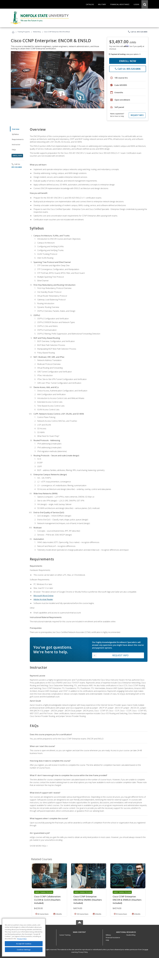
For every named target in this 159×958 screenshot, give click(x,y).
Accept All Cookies (23, 944)
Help (107, 940)
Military (108, 935)
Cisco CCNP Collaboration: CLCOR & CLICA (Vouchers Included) (47, 899)
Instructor (16, 144)
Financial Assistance (113, 937)
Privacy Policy (83, 952)
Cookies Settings (24, 950)
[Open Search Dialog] (144, 4)
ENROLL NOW (127, 61)
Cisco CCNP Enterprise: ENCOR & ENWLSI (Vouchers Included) (127, 899)
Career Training (64, 935)
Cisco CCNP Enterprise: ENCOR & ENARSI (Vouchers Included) (87, 899)
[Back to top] (79, 931)
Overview (15, 129)
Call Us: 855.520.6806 (137, 32)
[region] (24, 937)
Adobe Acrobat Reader (43, 599)
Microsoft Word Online (43, 595)
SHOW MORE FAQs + (39, 846)
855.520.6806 (17, 167)
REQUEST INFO (137, 115)
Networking (37, 32)
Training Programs (24, 32)
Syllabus (15, 134)
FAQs (14, 150)
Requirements (18, 139)
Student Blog (130, 935)
